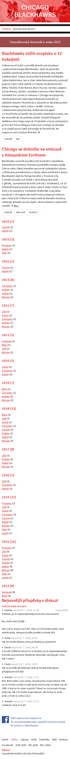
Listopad (7, 341)
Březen (6, 297)
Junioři (8, 139)
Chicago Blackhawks (35, 11)
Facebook (7, 745)
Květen (6, 289)
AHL (18, 139)
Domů (5, 739)
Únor (4, 252)
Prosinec (7, 245)
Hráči (34, 739)
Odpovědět (61, 610)
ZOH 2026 (20, 745)
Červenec (7, 286)
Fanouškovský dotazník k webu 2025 (35, 42)
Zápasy (25, 739)
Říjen (4, 345)
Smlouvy (20, 212)
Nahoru (6, 749)
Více (16, 205)
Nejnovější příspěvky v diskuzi (30, 600)
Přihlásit (6, 29)
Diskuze (63, 739)
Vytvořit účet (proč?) (24, 29)
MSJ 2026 (45, 745)
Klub (54, 739)
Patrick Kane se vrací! (14, 606)
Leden (5, 533)
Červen (6, 227)
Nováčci (33, 212)
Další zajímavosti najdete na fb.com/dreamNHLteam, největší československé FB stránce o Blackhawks (38, 721)
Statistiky (44, 739)
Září (4, 311)
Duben (5, 230)
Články (14, 739)
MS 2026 (33, 745)
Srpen (5, 315)
